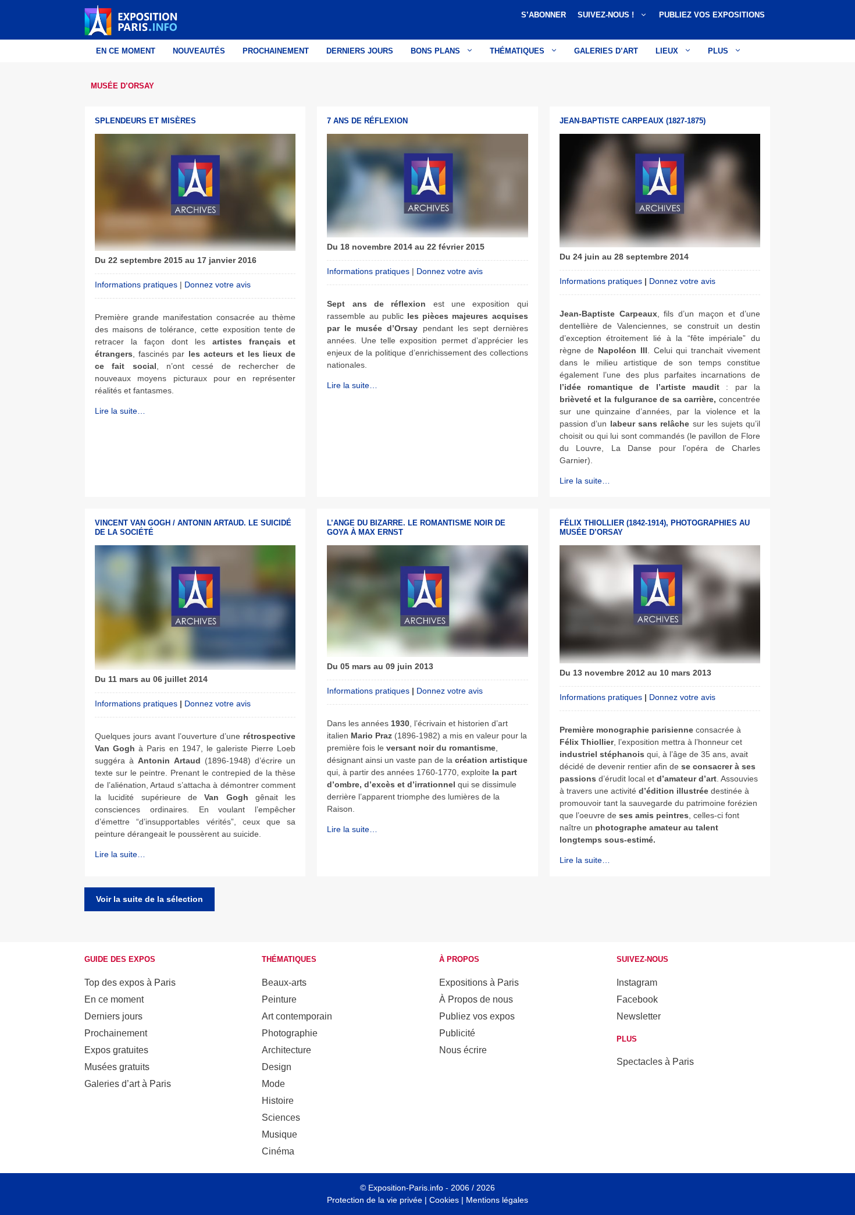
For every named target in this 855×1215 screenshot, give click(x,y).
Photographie (290, 1033)
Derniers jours (359, 51)
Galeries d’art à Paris (127, 1084)
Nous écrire (463, 1050)
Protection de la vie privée (374, 1200)
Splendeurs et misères (145, 120)
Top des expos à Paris (130, 982)
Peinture (279, 999)
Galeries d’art (606, 51)
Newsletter (639, 1016)
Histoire (278, 1101)
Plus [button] (718, 51)
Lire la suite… (120, 410)
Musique (279, 1134)
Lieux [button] (667, 51)
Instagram (637, 982)
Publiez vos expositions (712, 14)
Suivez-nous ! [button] (606, 14)
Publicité (457, 1033)
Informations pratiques (136, 284)
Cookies (444, 1200)
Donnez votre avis (217, 284)
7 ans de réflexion (367, 120)
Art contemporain (297, 1016)
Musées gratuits (116, 1067)
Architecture (286, 1050)
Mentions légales (497, 1200)
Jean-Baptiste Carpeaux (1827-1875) (633, 120)
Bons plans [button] (435, 51)
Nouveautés (199, 51)
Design (276, 1067)
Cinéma (278, 1151)
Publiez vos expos (477, 1016)
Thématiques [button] (517, 51)
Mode (273, 1084)
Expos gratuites (116, 1050)
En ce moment (125, 51)
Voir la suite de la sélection (149, 899)
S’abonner (543, 14)
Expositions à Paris (479, 982)
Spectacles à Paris (655, 1062)
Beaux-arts (284, 982)
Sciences (281, 1117)
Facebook (637, 999)
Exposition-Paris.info (405, 1187)
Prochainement (276, 51)
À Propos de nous (476, 999)
